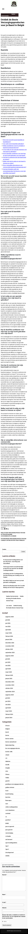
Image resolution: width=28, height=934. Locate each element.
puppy (7, 823)
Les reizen (9, 605)
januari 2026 (8, 639)
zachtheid (3, 527)
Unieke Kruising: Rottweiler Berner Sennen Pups (15, 598)
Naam (4, 894)
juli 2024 (7, 698)
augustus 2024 (9, 695)
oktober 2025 (9, 649)
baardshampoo (10, 522)
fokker (7, 777)
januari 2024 (8, 717)
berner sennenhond (10, 742)
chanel (7, 755)
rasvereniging (9, 833)
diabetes (7, 761)
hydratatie (3, 524)
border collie (8, 751)
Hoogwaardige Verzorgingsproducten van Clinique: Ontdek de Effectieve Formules (13, 539)
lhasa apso (8, 800)
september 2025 (10, 652)
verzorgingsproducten (6, 525)
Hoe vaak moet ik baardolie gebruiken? (13, 143)
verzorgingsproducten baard (18, 525)
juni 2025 (7, 662)
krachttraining (9, 794)
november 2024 (9, 685)
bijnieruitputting (9, 745)
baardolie (21, 520)
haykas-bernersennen (12, 596)
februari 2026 (9, 636)
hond (6, 790)
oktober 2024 (9, 688)
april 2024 (8, 708)
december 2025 (9, 642)
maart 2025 (8, 672)
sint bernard (8, 839)
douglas (7, 768)
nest (6, 803)
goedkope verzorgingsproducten (14, 784)
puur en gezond (9, 826)
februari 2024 (9, 714)
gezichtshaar (17, 522)
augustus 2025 (9, 655)
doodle (7, 764)
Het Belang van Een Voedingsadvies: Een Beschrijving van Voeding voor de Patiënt (13, 575)
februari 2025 (9, 675)
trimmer (20, 524)
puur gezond (8, 829)
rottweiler (8, 836)
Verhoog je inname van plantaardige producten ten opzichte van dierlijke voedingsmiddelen (13, 568)
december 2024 (9, 681)
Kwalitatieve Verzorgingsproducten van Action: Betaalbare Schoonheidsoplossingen (13, 534)
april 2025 (8, 668)
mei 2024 (7, 704)
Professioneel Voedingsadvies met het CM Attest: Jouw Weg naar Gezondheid (13, 561)
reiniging (8, 524)
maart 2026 (8, 633)
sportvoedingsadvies (11, 842)
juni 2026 (7, 623)
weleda (7, 855)
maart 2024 (8, 711)
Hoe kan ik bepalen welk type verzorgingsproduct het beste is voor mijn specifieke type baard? (14, 171)
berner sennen (9, 738)
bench (7, 732)
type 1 (7, 846)
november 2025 (9, 646)
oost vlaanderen (9, 810)
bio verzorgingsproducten (12, 748)
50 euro (7, 725)
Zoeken (4, 549)
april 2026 (8, 629)
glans (22, 522)
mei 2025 (7, 665)
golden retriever (9, 787)
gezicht (7, 781)
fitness (7, 774)
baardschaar (4, 522)
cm (6, 758)
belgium (7, 729)
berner (7, 735)
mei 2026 (7, 626)
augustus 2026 (9, 616)
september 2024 (10, 691)
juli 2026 (7, 620)
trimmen (16, 524)
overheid (7, 813)
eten (6, 771)
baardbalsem (7, 520)
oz (6, 816)
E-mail (4, 902)
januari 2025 (8, 678)
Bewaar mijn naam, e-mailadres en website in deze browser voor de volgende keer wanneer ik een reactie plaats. (13, 916)
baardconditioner (14, 520)
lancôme (7, 797)
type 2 (7, 849)
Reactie (4, 874)
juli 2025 (7, 659)
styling (12, 524)
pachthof (8, 820)
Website (4, 907)
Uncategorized (9, 852)
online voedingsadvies (11, 807)
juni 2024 (7, 701)
